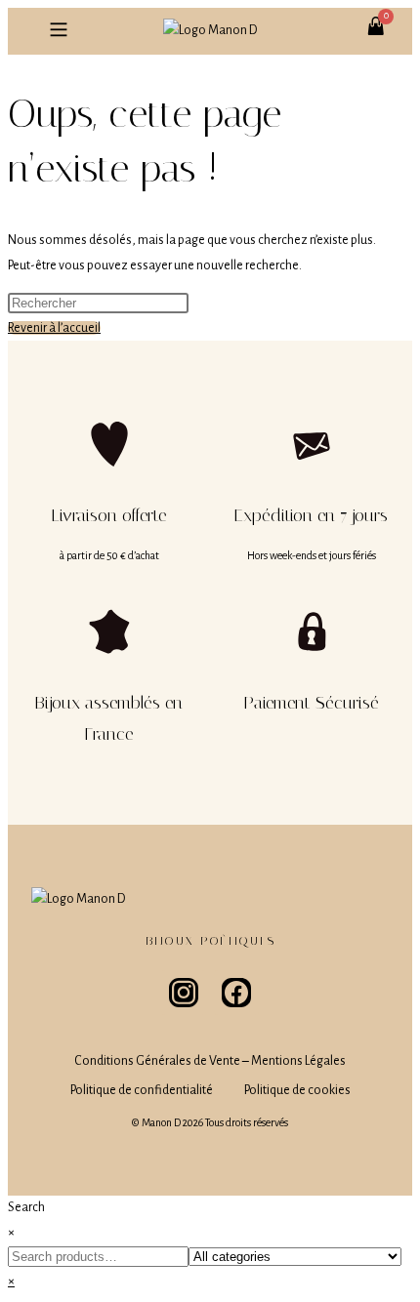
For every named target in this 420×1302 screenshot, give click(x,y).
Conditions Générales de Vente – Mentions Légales (210, 1061)
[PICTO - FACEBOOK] (236, 992)
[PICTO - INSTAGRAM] (183, 992)
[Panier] (386, 15)
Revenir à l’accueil (54, 328)
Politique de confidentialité (141, 1090)
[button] (58, 31)
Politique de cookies (297, 1090)
